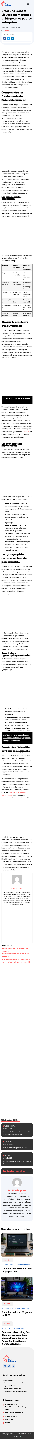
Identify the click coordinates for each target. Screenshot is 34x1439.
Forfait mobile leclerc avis (12, 1389)
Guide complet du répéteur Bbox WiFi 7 (15, 1148)
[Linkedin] (5, 1366)
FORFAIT (7, 1155)
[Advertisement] (17, 152)
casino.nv (26, 432)
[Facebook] (9, 1366)
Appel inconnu (8, 1380)
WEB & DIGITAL (9, 1126)
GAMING (7, 30)
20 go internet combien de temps (15, 1383)
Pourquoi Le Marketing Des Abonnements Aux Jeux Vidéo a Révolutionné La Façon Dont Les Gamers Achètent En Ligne (16, 1338)
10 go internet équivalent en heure (15, 1391)
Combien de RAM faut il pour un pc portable (17, 1270)
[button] (28, 3)
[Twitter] (13, 1366)
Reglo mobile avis (9, 1386)
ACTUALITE (8, 1142)
